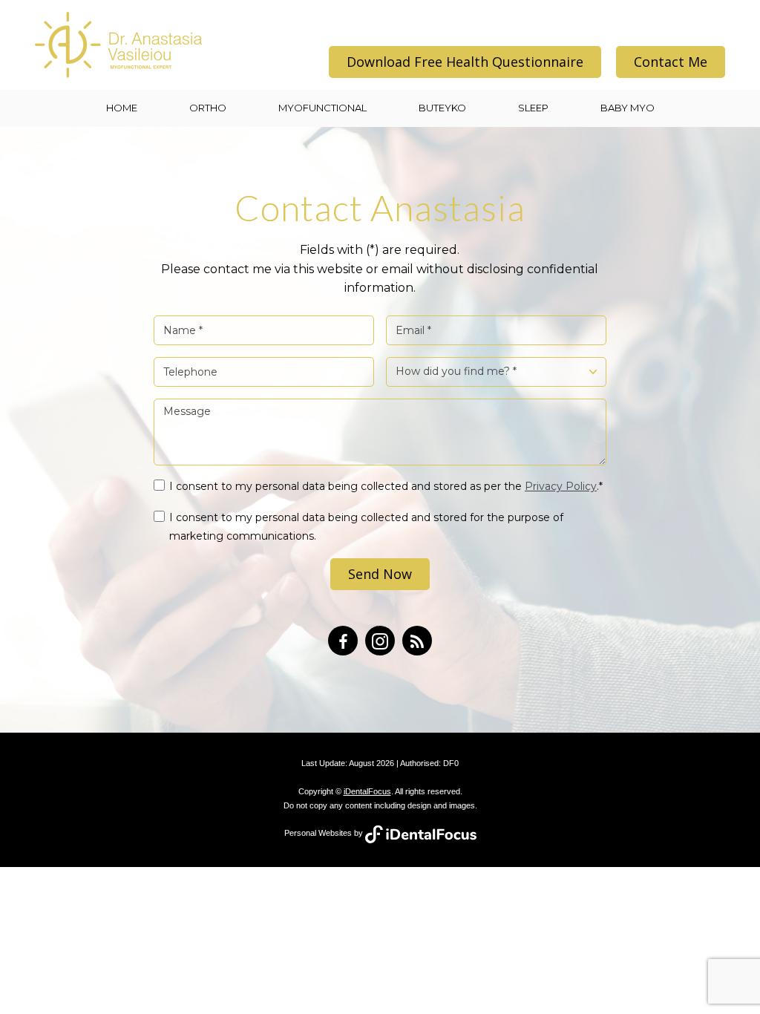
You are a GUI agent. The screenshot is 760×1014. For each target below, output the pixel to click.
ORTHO (207, 108)
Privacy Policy (561, 486)
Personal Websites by (324, 832)
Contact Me (670, 62)
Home (121, 108)
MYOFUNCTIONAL (322, 108)
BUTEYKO (442, 108)
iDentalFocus (367, 791)
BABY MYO (627, 108)
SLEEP (533, 108)
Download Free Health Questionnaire (465, 62)
